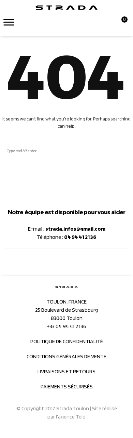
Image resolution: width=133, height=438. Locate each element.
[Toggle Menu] (8, 22)
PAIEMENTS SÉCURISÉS (67, 386)
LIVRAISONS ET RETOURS (66, 371)
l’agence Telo (71, 416)
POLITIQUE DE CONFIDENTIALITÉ (66, 341)
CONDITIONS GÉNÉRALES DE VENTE (66, 356)
